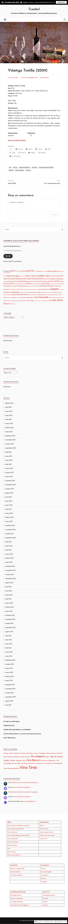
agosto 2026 (9, 403)
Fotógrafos (44, 881)
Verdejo (32, 300)
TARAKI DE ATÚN (8, 725)
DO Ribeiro (37, 286)
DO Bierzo (29, 283)
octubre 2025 (9, 444)
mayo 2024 (9, 505)
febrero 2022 (9, 607)
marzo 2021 (9, 652)
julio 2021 (8, 636)
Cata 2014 (59, 276)
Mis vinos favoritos (12, 832)
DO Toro (20, 289)
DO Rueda (56, 286)
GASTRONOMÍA (44, 822)
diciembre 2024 (10, 480)
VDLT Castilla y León (13, 300)
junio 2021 (8, 640)
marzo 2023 (9, 554)
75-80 (21, 271)
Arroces (6, 753)
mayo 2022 (8, 595)
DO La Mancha (13, 286)
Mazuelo (9, 294)
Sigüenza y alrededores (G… (28, 801)
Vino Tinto (45, 77)
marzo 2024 (9, 513)
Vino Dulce (24, 763)
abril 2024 (8, 509)
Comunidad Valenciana (22, 281)
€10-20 (15, 167)
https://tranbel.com (30, 77)
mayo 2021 (8, 644)
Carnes (11, 753)
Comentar (54, 214)
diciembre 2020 (10, 660)
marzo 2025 (9, 468)
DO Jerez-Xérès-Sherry (59, 283)
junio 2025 (8, 456)
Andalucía (48, 271)
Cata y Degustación (12, 838)
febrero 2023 (9, 558)
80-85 (25, 271)
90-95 (35, 271)
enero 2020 (9, 680)
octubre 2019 (9, 693)
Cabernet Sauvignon (13, 276)
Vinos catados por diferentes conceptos (18, 825)
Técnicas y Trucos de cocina (47, 835)
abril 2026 (8, 419)
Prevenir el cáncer (15, 872)
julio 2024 (8, 497)
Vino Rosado (57, 763)
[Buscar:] (34, 229)
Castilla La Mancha (31, 276)
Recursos (43, 878)
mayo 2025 (8, 460)
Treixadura (5, 300)
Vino (24, 760)
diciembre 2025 (10, 436)
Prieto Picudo (19, 297)
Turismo (13, 760)
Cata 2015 (34, 167)
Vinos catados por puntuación (15, 829)
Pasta (5, 757)
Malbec (60, 292)
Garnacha (15, 292)
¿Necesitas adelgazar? (17, 875)
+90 (10, 167)
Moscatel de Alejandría (33, 294)
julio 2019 (8, 705)
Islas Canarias (19, 170)
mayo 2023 (8, 546)
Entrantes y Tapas (32, 753)
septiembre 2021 (10, 627)
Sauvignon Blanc (29, 297)
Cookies (45, 902)
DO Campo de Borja (36, 283)
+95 (15, 271)
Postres (22, 757)
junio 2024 (8, 501)
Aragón (54, 271)
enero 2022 (9, 611)
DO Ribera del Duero (47, 286)
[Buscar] (63, 19)
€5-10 (56, 300)
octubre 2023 (9, 534)
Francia (5, 292)
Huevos (48, 753)
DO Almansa (22, 283)
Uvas (8, 848)
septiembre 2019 (10, 697)
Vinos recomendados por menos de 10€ (18, 835)
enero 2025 (9, 476)
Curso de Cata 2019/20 (36, 281)
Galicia (10, 292)
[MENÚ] (5, 19)
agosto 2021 (9, 631)
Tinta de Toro (52, 297)
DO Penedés (32, 286)
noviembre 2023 (10, 529)
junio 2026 (8, 411)
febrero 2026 (9, 427)
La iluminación (45, 875)
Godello (39, 292)
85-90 (31, 271)
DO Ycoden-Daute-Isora (46, 167)
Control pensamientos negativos (20, 905)
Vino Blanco (33, 760)
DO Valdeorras (35, 289)
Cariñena (22, 276)
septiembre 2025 (10, 448)
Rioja (23, 297)
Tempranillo (43, 297)
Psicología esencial (16, 895)
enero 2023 (9, 562)
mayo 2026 (9, 415)
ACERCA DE (46, 892)
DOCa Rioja (45, 284)
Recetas (27, 757)
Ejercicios (48, 289)
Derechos (45, 898)
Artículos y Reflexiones (17, 898)
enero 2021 (8, 656)
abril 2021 (8, 648)
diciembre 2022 (10, 566)
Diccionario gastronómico (46, 832)
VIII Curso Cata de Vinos (13, 855)
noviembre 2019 (10, 689)
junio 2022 (8, 591)
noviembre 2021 (10, 619)
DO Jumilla (6, 286)
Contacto (45, 905)
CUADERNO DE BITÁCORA (18, 892)
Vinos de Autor (37, 300)
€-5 (51, 300)
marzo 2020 (9, 672)
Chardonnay (59, 279)
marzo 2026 (9, 423)
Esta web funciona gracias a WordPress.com (34, 920)
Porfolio (43, 868)
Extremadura (61, 289)
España (11, 170)
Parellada (49, 294)
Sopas (47, 757)
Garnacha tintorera (23, 292)
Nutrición (59, 753)
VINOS (9, 822)
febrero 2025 (9, 472)
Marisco (53, 753)
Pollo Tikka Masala (9, 738)
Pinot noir (9, 297)
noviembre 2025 (10, 440)
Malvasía (5, 294)
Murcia (40, 294)
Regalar (61, 2)
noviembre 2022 (10, 570)
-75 (18, 271)
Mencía (14, 294)
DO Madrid (20, 286)
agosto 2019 (9, 701)
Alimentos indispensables (18, 868)
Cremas (23, 753)
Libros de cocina (43, 829)
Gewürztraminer (32, 292)
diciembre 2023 (10, 525)
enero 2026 (9, 432)
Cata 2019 (38, 279)
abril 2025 (8, 464)
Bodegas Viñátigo (24, 167)
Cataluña (52, 279)
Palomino (44, 294)
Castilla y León (43, 276)
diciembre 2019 (10, 684)
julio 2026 (8, 407)
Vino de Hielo (16, 763)
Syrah (36, 297)
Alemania (44, 271)
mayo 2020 (9, 668)
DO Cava (52, 283)
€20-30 (8, 304)
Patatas (10, 757)
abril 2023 (8, 550)
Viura (41, 300)
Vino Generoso (48, 763)
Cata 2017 (23, 279)
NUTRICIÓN (14, 865)
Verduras (19, 760)
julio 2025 (8, 452)
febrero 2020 (9, 676)
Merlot (19, 294)
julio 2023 (8, 542)
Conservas (17, 753)
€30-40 (13, 304)
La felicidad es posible (17, 902)
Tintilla (28, 170)
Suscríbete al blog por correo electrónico (21, 240)
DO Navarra (26, 286)
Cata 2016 (15, 279)
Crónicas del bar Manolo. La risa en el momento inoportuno (22, 734)
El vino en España (12, 845)
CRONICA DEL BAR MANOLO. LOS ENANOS (17, 729)
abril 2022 (8, 599)
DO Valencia (41, 289)
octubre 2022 (9, 574)
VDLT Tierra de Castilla (23, 300)
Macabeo (56, 292)
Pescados (16, 757)
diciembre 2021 (10, 615)
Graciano (43, 292)
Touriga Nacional (60, 297)
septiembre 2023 (10, 538)
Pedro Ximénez (55, 294)
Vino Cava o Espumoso (48, 760)
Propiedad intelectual (49, 895)
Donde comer (43, 838)
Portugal (13, 297)
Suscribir (8, 256)
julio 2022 (8, 587)
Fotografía (42, 753)
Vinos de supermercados (11, 768)
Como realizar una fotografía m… (30, 782)
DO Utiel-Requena (27, 289)
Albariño (40, 271)
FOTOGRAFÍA (45, 865)
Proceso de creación (13, 842)
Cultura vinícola (11, 852)
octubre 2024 (9, 489)
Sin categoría (38, 756)
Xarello (48, 300)
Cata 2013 (53, 276)
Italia (52, 292)
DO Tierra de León (14, 289)
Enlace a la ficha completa (17, 140)
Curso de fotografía (46, 872)
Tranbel (34, 9)
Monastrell (24, 294)
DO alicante (17, 283)
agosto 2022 (9, 582)
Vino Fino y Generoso (36, 763)
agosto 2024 (9, 493)
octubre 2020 (9, 664)
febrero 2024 (9, 517)
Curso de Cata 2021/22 (51, 281)
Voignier (44, 300)
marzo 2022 (9, 603)
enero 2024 (9, 521)
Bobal (58, 271)
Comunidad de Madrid (9, 281)
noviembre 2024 (10, 485)
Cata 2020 (46, 279)
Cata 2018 (30, 279)
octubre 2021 (9, 623)
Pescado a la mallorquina (11, 721)
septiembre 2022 (10, 578)
